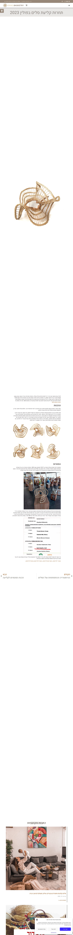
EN (62, 1)
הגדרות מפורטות (41, 929)
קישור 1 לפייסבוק (57, 561)
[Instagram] (65, 1)
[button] (2, 11)
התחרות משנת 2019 (56, 402)
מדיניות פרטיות (53, 932)
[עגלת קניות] (25, 5)
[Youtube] (67, 1)
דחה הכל (53, 929)
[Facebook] (69, 1)
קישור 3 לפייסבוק (38, 561)
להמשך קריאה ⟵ (62, 900)
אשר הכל (65, 929)
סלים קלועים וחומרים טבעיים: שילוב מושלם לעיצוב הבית (48, 893)
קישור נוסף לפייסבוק (47, 561)
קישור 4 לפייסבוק (30, 561)
